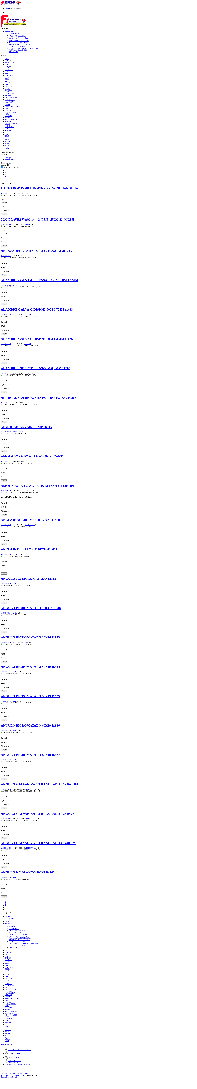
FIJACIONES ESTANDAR (18, 46)
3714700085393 (6, 224)
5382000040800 (6, 525)
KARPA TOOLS (10, 112)
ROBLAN (8, 129)
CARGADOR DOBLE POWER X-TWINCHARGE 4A (39, 188)
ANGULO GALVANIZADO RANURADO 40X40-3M (38, 843)
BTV (6, 73)
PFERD (7, 125)
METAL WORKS (11, 119)
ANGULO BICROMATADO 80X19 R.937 (30, 755)
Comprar (4, 214)
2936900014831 (6, 789)
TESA (7, 143)
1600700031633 (6, 730)
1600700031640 (6, 760)
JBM (6, 108)
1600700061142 (6, 613)
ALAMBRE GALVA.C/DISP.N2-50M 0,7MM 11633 (37, 309)
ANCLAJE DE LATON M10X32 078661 (29, 549)
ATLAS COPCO (10, 62)
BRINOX (8, 71)
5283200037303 (6, 432)
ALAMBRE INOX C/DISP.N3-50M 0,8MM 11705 (35, 368)
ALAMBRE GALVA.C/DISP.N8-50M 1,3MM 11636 (37, 339)
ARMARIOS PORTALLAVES (19, 44)
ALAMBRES (13, 52)
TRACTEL (9, 145)
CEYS (7, 79)
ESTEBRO (8, 95)
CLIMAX (8, 83)
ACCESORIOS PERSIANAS (19, 41)
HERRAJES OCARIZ (12, 106)
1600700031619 (6, 672)
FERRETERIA (10, 31)
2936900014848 (6, 848)
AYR (6, 64)
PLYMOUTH (9, 127)
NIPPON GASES (11, 123)
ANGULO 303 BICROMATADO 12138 (28, 578)
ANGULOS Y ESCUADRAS (19, 39)
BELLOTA (9, 70)
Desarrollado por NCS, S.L (10, 1077)
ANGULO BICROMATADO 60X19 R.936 (30, 725)
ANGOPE (8, 60)
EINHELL (8, 90)
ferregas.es (4, 1075)
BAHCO (8, 66)
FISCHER (8, 103)
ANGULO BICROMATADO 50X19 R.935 (30, 696)
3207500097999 (6, 554)
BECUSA (8, 68)
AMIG (7, 59)
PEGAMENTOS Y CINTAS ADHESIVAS (23, 48)
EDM (7, 88)
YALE (7, 149)
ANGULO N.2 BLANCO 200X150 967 (27, 872)
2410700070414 (6, 256)
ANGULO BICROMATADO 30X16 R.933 (30, 637)
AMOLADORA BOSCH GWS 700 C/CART (32, 456)
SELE (7, 132)
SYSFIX (8, 138)
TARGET (8, 140)
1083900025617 (6, 373)
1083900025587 (6, 314)
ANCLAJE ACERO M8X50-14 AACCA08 (30, 520)
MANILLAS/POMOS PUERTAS (20, 42)
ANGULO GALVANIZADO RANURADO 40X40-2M (38, 813)
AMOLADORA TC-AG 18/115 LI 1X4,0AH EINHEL (38, 486)
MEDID (7, 117)
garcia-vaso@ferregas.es (17, 1075)
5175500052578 (6, 402)
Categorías (8, 921)
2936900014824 (6, 818)
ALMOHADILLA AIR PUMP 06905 (26, 427)
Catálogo (8, 8)
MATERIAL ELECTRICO (18, 50)
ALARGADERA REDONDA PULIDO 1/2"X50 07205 (38, 397)
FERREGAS (9, 99)
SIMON (7, 134)
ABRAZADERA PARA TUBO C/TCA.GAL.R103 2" (37, 251)
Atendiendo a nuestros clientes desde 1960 (14, 1073)
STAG (7, 136)
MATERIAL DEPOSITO (17, 37)
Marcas (7, 923)
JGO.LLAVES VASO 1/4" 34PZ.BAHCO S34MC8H (37, 219)
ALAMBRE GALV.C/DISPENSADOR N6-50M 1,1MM (39, 280)
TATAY (7, 141)
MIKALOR (9, 121)
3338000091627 (6, 193)
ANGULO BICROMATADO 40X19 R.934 (30, 667)
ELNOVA (8, 92)
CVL (6, 84)
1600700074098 (6, 583)
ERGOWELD (9, 94)
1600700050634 (6, 642)
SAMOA (8, 130)
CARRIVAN (9, 75)
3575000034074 (6, 461)
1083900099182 (6, 285)
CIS (6, 81)
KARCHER (9, 110)
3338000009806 (6, 491)
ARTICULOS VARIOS (17, 35)
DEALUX (8, 86)
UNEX (7, 147)
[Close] (1, 913)
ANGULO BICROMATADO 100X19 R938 (31, 608)
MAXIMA (8, 116)
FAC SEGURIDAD (11, 97)
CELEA (7, 77)
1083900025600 (6, 344)
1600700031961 (6, 877)
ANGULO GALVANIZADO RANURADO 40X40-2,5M (39, 784)
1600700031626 (6, 701)
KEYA (7, 114)
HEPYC (7, 105)
